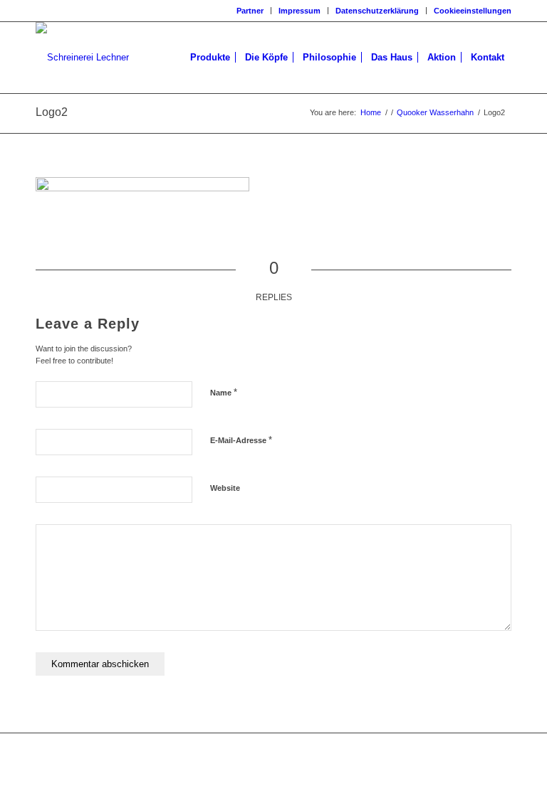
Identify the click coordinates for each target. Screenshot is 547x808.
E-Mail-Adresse (241, 440)
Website (225, 488)
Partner (250, 10)
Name (223, 392)
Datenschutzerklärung (377, 10)
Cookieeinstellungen (472, 10)
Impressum (299, 10)
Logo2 (52, 112)
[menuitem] (250, 10)
